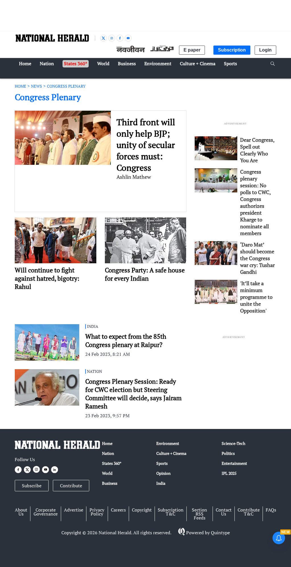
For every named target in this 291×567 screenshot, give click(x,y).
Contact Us (224, 512)
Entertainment (234, 463)
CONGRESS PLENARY (66, 86)
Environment (167, 443)
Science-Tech (233, 443)
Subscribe (31, 485)
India (160, 483)
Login (265, 50)
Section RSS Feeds (199, 514)
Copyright (142, 510)
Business (109, 483)
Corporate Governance (46, 512)
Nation (108, 453)
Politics (228, 453)
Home (107, 443)
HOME (20, 86)
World (107, 473)
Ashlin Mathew (134, 176)
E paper (192, 50)
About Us (21, 512)
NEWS (36, 86)
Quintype (220, 532)
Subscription (232, 50)
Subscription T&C (171, 512)
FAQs (271, 510)
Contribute (71, 485)
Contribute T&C (249, 512)
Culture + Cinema (171, 453)
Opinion (163, 473)
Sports (162, 463)
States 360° (111, 463)
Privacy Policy (97, 512)
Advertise (73, 510)
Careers (118, 510)
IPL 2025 (229, 473)
